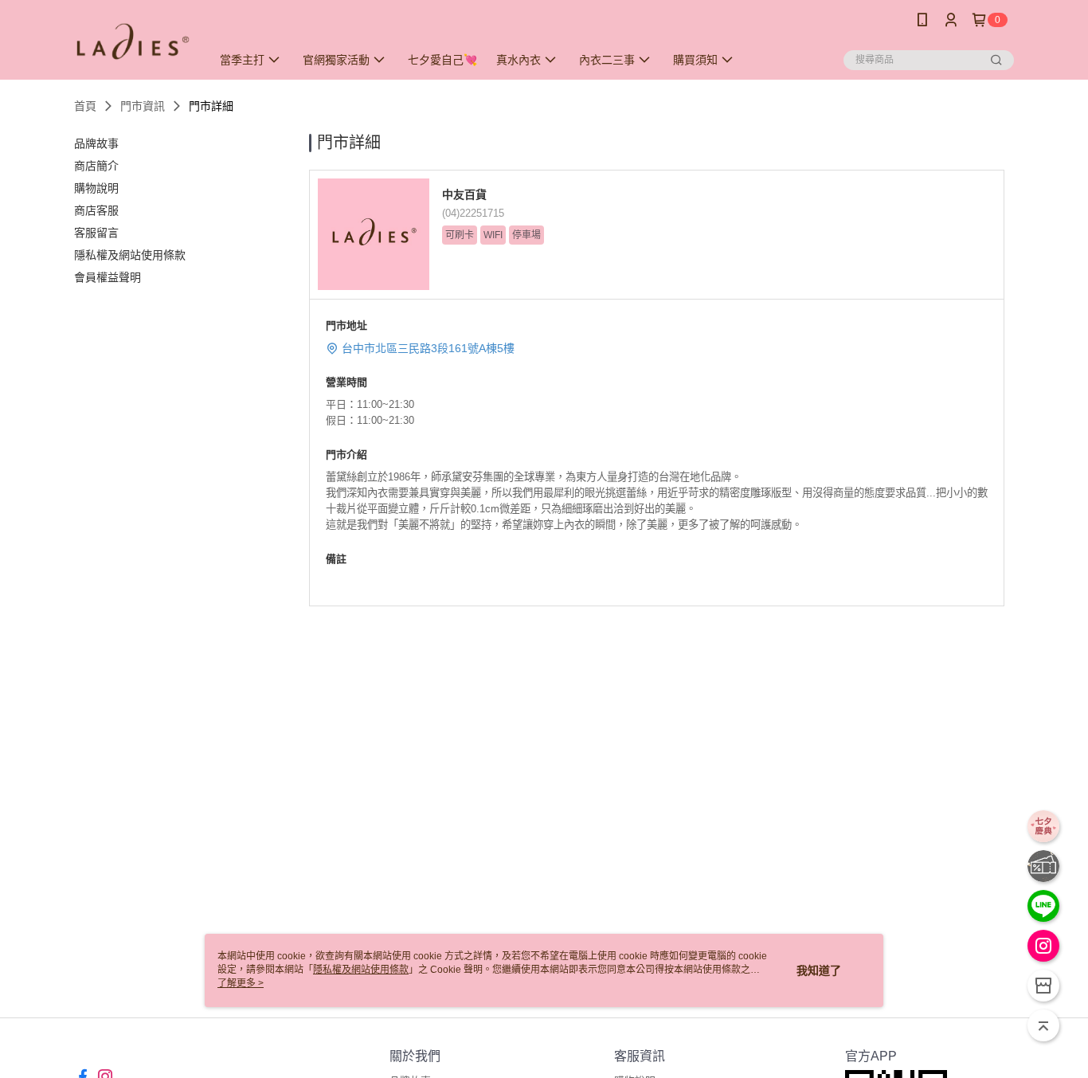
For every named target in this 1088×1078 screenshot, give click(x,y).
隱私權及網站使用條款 (361, 969)
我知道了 (818, 970)
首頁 (85, 106)
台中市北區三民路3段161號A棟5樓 (428, 348)
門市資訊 (142, 106)
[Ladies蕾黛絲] (133, 42)
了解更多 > (240, 983)
